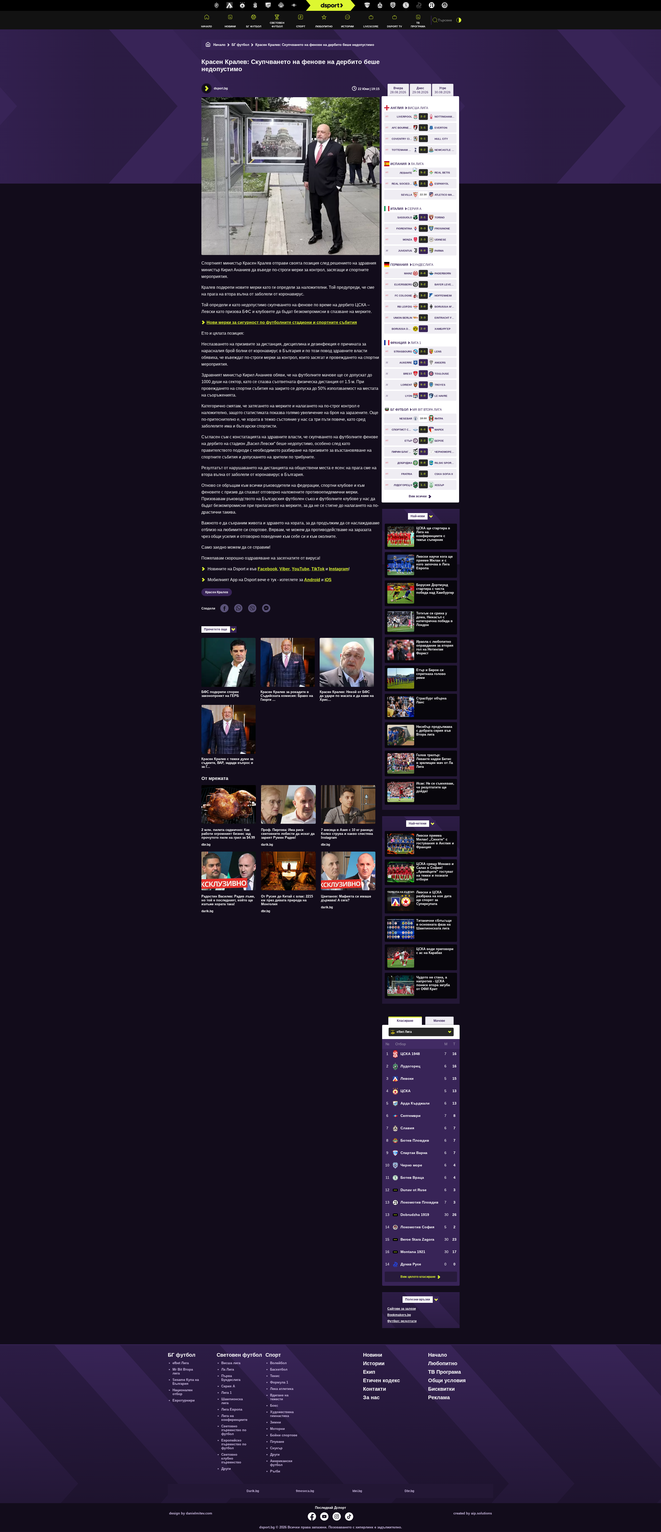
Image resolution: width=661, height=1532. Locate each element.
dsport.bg (221, 88)
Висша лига (409, 108)
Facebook (267, 569)
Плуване (277, 1442)
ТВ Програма (418, 24)
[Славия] (380, 5)
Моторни (277, 1429)
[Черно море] (393, 5)
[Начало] (208, 45)
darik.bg (267, 844)
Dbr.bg (409, 1491)
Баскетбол (278, 1369)
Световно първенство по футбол (233, 1430)
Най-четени (417, 823)
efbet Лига (180, 1363)
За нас (371, 1397)
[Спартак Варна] (367, 5)
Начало (206, 26)
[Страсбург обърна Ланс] (420, 706)
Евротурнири (183, 1400)
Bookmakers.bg (399, 1315)
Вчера (398, 90)
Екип (369, 1372)
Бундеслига (411, 265)
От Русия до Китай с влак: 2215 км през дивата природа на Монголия (287, 900)
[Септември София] (294, 5)
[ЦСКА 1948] (255, 5)
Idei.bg (357, 1491)
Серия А (405, 209)
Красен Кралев (216, 592)
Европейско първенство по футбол (233, 1444)
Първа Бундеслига (230, 1378)
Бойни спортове (283, 1435)
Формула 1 (279, 1382)
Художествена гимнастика (282, 1414)
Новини (230, 26)
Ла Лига (407, 164)
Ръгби (275, 1471)
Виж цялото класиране (418, 1277)
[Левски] (229, 5)
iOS (328, 580)
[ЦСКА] (242, 5)
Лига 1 (405, 343)
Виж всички (418, 496)
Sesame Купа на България (185, 1382)
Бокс (274, 1405)
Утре (443, 90)
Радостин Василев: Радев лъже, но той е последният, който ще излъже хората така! (228, 900)
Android (312, 580)
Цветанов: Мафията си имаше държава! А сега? (346, 898)
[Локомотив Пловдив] (431, 5)
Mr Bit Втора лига (416, 409)
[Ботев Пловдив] (281, 5)
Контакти (374, 1389)
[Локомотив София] (444, 5)
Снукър (276, 1448)
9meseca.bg (305, 1491)
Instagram (339, 569)
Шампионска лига (232, 1401)
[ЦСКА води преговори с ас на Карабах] (420, 957)
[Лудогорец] (216, 5)
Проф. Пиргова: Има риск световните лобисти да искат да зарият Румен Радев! (287, 833)
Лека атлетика (281, 1389)
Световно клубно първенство (231, 1458)
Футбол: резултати (401, 1321)
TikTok (318, 569)
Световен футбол (277, 24)
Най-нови (418, 516)
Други (226, 1469)
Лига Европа (231, 1409)
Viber (284, 569)
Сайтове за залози (401, 1309)
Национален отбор (182, 1392)
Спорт (300, 26)
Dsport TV (394, 26)
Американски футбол (281, 1463)
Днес (420, 90)
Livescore (371, 26)
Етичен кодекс (381, 1380)
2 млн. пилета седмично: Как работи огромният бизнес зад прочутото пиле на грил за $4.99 (228, 833)
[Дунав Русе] (418, 5)
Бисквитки (441, 1389)
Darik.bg (253, 1491)
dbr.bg (205, 844)
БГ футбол (253, 26)
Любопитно (324, 26)
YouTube (300, 569)
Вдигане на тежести (279, 1397)
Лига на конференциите (234, 1418)
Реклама (439, 1397)
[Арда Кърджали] (268, 5)
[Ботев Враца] (405, 5)
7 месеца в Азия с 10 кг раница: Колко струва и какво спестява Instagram (347, 833)
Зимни (275, 1422)
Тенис (275, 1376)
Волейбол (278, 1363)
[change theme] (458, 20)
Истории (347, 26)
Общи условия (447, 1380)
